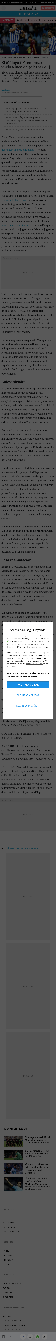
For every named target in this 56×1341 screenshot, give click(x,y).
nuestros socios (42, 636)
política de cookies (34, 663)
